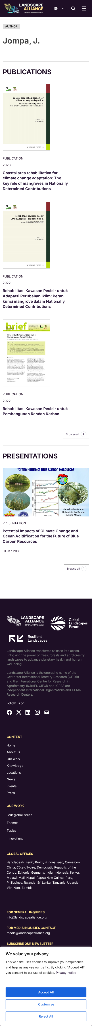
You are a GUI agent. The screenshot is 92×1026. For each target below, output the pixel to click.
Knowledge (15, 765)
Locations (14, 772)
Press (11, 793)
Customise (46, 1004)
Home (11, 745)
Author (11, 26)
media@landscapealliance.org (28, 933)
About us (13, 752)
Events (12, 786)
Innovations (15, 838)
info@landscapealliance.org (26, 917)
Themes (12, 823)
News (11, 779)
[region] (46, 986)
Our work (13, 759)
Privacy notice (66, 972)
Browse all (75, 434)
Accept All (46, 992)
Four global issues (19, 815)
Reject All (46, 1016)
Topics (11, 830)
